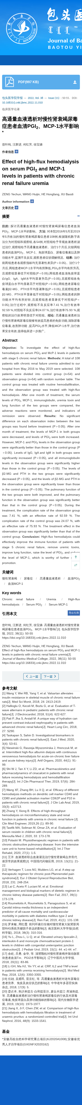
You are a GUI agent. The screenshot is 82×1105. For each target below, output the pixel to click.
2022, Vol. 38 (35, 98)
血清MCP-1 (15, 583)
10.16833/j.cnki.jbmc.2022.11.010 (22, 102)
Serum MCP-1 (58, 604)
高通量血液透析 (50, 578)
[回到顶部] (75, 557)
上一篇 (33, 676)
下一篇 (48, 676)
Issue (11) (53, 98)
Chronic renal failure (18, 599)
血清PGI (74, 578)
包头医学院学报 (12, 98)
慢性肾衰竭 (9, 578)
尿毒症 (28, 578)
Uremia (51, 599)
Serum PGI (34, 604)
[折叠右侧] (75, 565)
